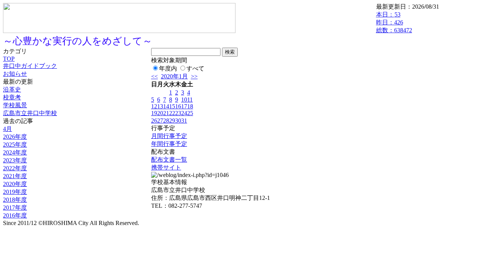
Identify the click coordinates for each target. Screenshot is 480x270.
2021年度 (15, 176)
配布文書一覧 (169, 159)
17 (184, 106)
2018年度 (15, 199)
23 (178, 113)
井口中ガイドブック (30, 66)
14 (166, 106)
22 (172, 113)
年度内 (168, 68)
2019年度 (15, 192)
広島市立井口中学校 (30, 113)
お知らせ (15, 73)
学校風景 (15, 105)
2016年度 (15, 215)
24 (184, 113)
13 (160, 106)
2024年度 (15, 152)
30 (178, 120)
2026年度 (15, 137)
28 (166, 120)
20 (160, 113)
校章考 (12, 97)
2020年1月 (174, 76)
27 (160, 120)
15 (172, 106)
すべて (195, 68)
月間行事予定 (169, 136)
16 (178, 106)
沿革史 (12, 89)
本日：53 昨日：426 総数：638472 (394, 22)
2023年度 (15, 160)
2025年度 (15, 144)
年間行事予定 (169, 144)
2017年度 (15, 207)
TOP (9, 59)
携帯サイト (166, 167)
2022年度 (15, 168)
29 (172, 120)
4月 (7, 129)
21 (166, 113)
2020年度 (15, 184)
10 (184, 99)
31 (184, 120)
